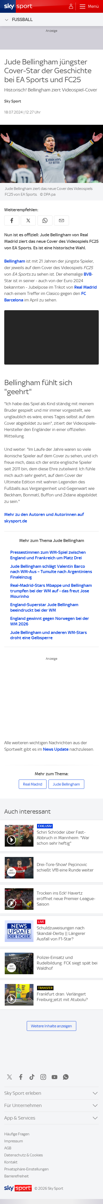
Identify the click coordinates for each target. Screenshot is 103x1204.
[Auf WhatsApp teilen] (45, 220)
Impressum (13, 1141)
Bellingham (14, 261)
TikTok (32, 1076)
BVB (88, 274)
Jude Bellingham (66, 784)
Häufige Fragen (17, 1134)
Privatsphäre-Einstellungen (26, 1169)
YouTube (54, 1076)
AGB (7, 1148)
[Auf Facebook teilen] (11, 220)
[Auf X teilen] (28, 220)
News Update (55, 749)
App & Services (19, 1118)
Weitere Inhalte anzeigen (51, 1026)
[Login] (71, 7)
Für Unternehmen (23, 1105)
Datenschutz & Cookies (23, 1155)
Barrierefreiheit (16, 1176)
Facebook (21, 1076)
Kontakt (11, 1162)
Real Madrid (85, 287)
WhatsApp (65, 1076)
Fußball (22, 19)
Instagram (43, 1076)
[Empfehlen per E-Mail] (61, 220)
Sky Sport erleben (22, 1093)
